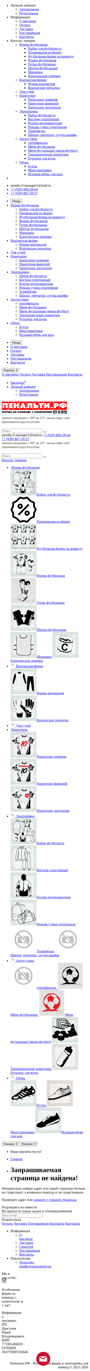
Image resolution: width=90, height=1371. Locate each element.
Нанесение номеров (43, 99)
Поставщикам (29, 33)
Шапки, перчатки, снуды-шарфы (52, 135)
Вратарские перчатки (44, 88)
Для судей (26, 92)
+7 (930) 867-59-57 (24, 193)
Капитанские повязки (44, 76)
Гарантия (26, 1246)
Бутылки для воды (41, 158)
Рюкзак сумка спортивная (47, 127)
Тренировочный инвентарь (48, 154)
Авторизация (29, 9)
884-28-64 (56, 435)
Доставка (26, 29)
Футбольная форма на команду (51, 56)
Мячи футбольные (41, 146)
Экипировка (28, 111)
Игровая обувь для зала (45, 174)
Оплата (24, 25)
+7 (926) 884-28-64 (24, 189)
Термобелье (36, 131)
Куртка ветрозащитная (45, 123)
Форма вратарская (41, 84)
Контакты (26, 37)
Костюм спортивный (43, 119)
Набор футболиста (41, 115)
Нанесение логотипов (44, 107)
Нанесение (27, 95)
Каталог (14, 460)
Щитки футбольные (43, 68)
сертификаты (38, 143)
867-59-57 (15, 439)
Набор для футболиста (44, 48)
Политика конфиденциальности (35, 1264)
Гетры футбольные (42, 64)
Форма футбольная (33, 44)
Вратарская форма (32, 80)
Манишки (35, 72)
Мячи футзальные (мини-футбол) (53, 150)
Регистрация (28, 13)
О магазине (27, 21)
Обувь (23, 162)
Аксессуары (28, 139)
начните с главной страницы (55, 1200)
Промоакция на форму (45, 52)
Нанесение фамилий (43, 103)
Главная (16, 1159)
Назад (16, 201)
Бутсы (32, 166)
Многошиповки (40, 170)
